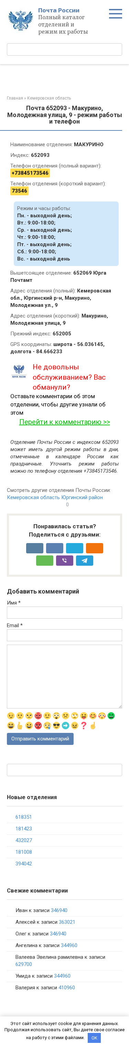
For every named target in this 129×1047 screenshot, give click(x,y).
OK (94, 1037)
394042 (23, 864)
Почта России (58, 10)
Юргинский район (82, 497)
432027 (23, 840)
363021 (67, 922)
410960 (66, 988)
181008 (23, 852)
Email (15, 625)
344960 (69, 945)
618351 (23, 817)
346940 (59, 910)
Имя (14, 603)
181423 (23, 829)
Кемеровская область (33, 497)
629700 (23, 964)
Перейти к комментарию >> (64, 422)
